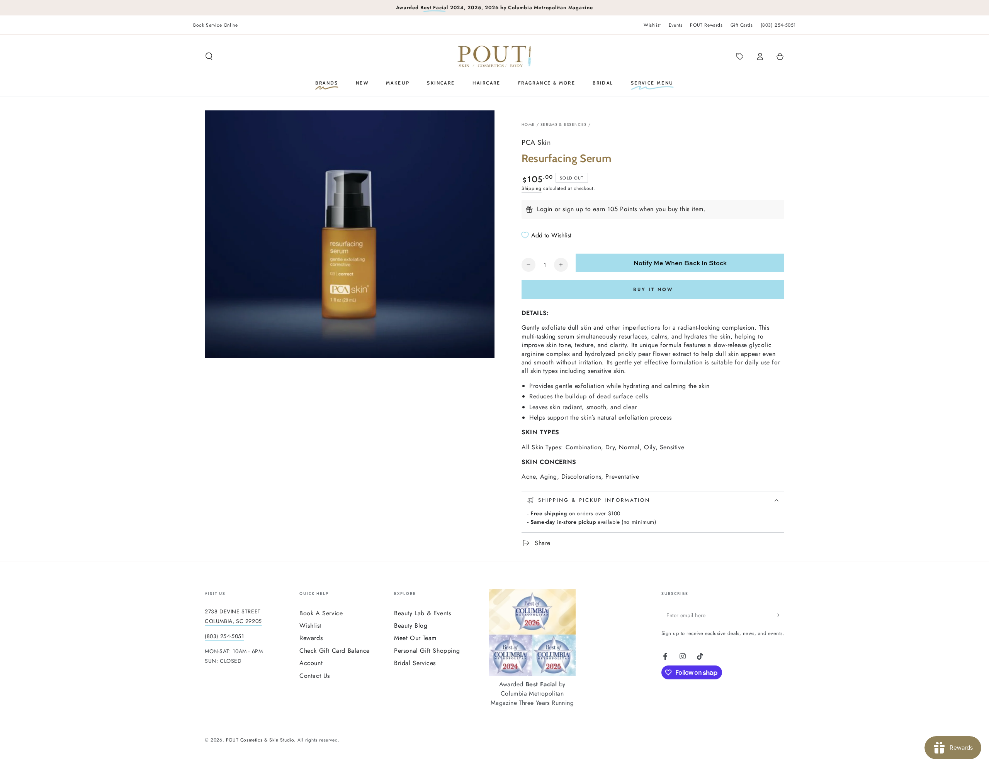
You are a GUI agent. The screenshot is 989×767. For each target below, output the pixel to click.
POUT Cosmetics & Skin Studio (260, 740)
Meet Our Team (415, 637)
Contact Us (314, 675)
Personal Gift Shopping (427, 650)
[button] (209, 56)
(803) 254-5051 (778, 25)
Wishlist (652, 25)
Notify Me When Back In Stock (680, 263)
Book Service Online (215, 25)
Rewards (311, 637)
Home (528, 124)
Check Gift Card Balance (334, 650)
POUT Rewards (706, 25)
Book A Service (321, 613)
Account (311, 663)
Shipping (532, 188)
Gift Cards (742, 25)
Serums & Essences (563, 124)
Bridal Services (415, 663)
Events (676, 25)
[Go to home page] (494, 56)
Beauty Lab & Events (422, 613)
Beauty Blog (411, 625)
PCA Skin (536, 142)
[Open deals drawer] (740, 56)
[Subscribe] (779, 615)
